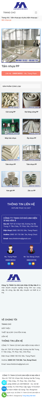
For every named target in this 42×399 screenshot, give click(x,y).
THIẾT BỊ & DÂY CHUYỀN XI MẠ (14, 332)
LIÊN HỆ (5, 336)
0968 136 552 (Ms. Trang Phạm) (24, 230)
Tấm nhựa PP (10, 164)
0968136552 (18, 73)
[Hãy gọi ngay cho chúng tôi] (3, 395)
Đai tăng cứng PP (31, 112)
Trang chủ (5, 18)
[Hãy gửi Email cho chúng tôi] (3, 383)
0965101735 (31, 260)
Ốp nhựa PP (31, 138)
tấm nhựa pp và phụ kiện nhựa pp (24, 18)
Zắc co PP (31, 190)
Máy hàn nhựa (10, 138)
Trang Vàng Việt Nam (28, 395)
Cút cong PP (10, 112)
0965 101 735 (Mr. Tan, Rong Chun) (23, 234)
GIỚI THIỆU (6, 328)
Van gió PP (10, 190)
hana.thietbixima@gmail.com (20, 238)
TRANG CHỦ (9, 12)
